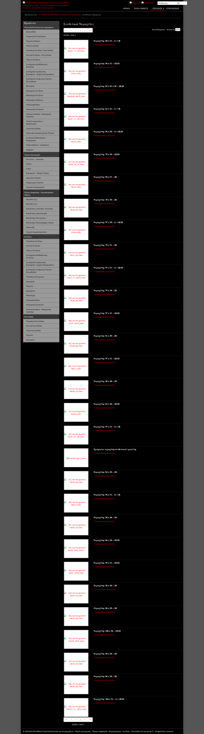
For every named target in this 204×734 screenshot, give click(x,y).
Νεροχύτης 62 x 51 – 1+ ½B (107, 108)
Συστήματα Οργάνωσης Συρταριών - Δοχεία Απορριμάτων (40, 72)
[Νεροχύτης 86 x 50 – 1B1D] (76, 549)
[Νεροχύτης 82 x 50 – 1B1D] (76, 413)
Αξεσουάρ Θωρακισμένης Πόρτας (40, 133)
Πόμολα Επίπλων (33, 41)
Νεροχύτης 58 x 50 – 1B (105, 653)
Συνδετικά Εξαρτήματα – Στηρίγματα (36, 139)
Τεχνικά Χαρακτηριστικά (36, 232)
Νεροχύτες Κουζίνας (34, 90)
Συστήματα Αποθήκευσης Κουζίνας (36, 65)
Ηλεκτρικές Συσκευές (35, 109)
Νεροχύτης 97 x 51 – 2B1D (107, 358)
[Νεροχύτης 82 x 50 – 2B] (76, 481)
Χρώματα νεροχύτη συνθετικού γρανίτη (115, 449)
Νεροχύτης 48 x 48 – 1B (105, 381)
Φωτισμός (30, 86)
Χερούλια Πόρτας (33, 178)
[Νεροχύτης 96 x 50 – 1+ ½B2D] (76, 140)
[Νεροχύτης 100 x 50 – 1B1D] (76, 639)
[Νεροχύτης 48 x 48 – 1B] (76, 390)
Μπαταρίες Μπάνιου (34, 100)
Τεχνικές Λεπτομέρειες (35, 187)
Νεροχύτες (75, 14)
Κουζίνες (65, 14)
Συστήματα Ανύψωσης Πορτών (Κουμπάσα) (39, 80)
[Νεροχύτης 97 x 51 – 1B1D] (76, 322)
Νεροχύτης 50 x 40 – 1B (105, 517)
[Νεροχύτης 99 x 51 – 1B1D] (76, 571)
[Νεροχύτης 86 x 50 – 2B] (76, 617)
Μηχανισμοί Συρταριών (36, 36)
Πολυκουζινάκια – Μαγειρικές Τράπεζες (38, 115)
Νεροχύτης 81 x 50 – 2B (105, 335)
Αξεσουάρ (30, 227)
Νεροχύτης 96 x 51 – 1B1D (107, 63)
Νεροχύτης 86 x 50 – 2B (105, 608)
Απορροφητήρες (33, 104)
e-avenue (169, 731)
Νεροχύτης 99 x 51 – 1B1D (107, 562)
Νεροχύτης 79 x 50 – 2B (105, 290)
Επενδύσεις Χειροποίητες (36, 213)
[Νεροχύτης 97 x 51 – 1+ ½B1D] (76, 276)
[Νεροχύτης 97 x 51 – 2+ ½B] (76, 435)
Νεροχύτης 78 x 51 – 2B (105, 245)
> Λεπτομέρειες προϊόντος (104, 44)
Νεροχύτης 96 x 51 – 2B (105, 176)
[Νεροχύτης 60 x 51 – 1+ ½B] (76, 49)
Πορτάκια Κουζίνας (34, 241)
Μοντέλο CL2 (31, 199)
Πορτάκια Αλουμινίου (35, 277)
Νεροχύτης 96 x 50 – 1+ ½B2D (108, 131)
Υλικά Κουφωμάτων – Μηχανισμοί (35, 122)
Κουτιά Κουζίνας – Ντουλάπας (38, 55)
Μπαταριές (30, 295)
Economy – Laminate (34, 159)
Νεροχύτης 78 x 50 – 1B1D (107, 154)
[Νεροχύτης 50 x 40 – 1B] (76, 526)
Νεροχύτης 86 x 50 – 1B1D (107, 540)
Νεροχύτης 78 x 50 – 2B (105, 199)
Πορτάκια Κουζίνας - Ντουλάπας (39, 50)
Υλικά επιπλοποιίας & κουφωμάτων (38, 27)
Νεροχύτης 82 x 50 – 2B (105, 472)
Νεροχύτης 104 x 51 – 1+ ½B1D (109, 699)
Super (28, 168)
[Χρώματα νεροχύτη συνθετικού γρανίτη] (76, 458)
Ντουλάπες (28, 317)
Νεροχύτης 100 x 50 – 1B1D (107, 630)
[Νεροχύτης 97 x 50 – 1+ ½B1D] (76, 231)
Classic (29, 164)
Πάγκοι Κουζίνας (33, 59)
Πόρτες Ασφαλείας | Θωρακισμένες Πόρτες (38, 193)
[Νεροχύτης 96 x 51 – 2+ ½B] (76, 503)
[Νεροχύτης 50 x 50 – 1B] (76, 594)
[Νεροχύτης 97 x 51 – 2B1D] (76, 367)
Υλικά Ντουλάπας (33, 128)
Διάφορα (29, 149)
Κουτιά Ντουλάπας (34, 326)
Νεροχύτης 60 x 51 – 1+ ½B (107, 40)
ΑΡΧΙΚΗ (44, 14)
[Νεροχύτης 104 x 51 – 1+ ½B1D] (76, 708)
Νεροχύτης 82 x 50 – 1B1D (107, 403)
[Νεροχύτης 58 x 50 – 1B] (76, 662)
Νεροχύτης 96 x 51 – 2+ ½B (107, 494)
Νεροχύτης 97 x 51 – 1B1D (107, 313)
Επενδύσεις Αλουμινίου (36, 218)
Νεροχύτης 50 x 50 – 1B (105, 585)
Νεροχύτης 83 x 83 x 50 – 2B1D (109, 86)
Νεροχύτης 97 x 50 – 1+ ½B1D (108, 222)
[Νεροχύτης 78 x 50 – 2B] (76, 208)
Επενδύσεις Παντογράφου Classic (40, 222)
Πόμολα (29, 286)
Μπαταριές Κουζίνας (34, 95)
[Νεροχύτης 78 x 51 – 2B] (76, 254)
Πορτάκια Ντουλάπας (35, 321)
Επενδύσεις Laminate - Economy (39, 208)
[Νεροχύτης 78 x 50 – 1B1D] (76, 163)
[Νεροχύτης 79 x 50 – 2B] (76, 299)
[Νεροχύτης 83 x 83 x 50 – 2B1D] (76, 95)
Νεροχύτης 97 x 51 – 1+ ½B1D (108, 267)
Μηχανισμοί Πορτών (34, 182)
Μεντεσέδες (31, 32)
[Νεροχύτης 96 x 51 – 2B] (76, 186)
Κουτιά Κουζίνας (33, 245)
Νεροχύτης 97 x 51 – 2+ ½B (107, 426)
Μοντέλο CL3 (31, 204)
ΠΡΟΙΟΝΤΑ (54, 14)
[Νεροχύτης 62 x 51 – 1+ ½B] (76, 117)
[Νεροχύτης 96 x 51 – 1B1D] (76, 72)
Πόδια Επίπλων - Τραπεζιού (37, 145)
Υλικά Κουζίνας (32, 46)
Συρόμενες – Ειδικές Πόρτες (37, 173)
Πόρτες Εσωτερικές (32, 155)
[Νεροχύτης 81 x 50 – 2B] (76, 344)
